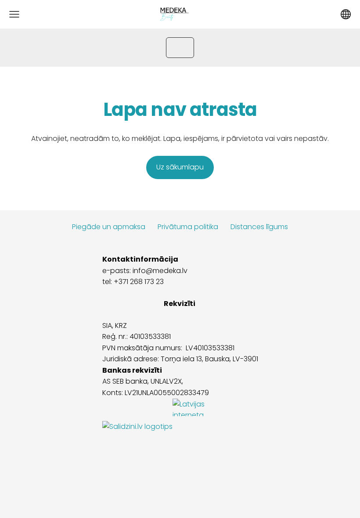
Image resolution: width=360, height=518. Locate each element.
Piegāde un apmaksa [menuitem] (108, 227)
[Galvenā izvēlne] (14, 14)
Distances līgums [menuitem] (259, 227)
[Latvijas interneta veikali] (199, 426)
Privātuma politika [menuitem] (188, 227)
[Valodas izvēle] (346, 14)
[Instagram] (180, 469)
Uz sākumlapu (180, 167)
